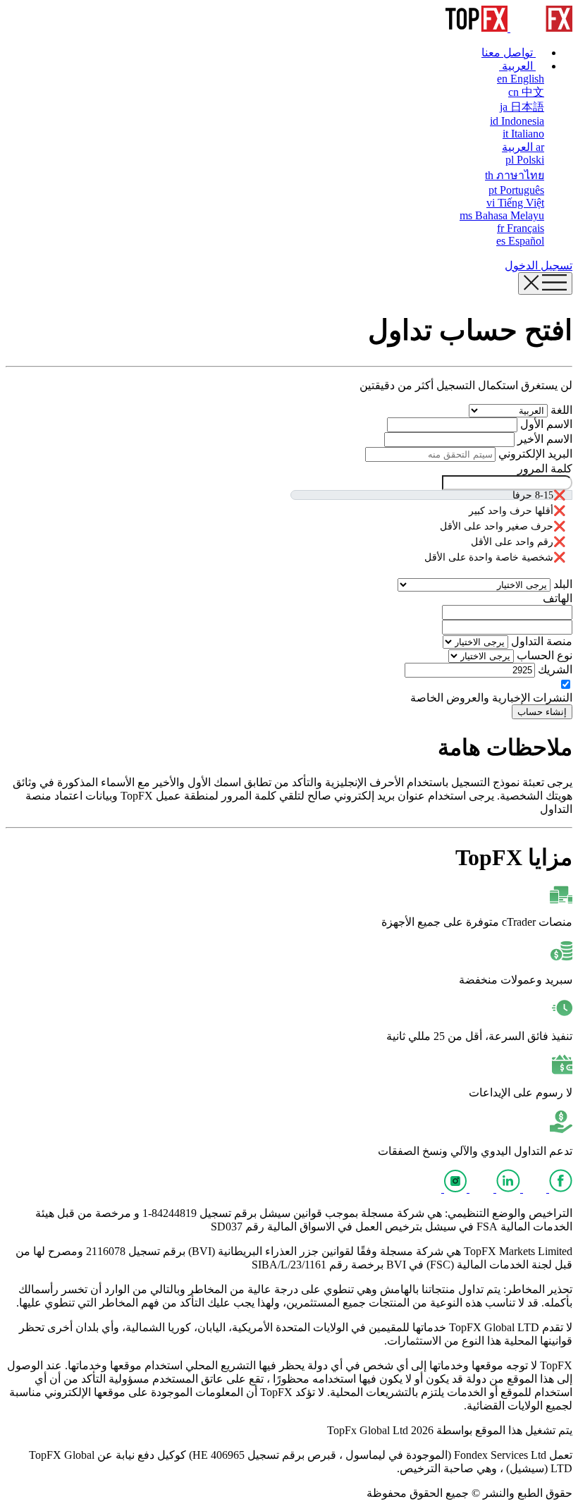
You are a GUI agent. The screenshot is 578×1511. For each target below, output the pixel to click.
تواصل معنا (508, 53)
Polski (524, 160)
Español (520, 241)
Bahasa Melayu (502, 215)
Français (520, 228)
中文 (526, 92)
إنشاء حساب (542, 711)
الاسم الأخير (543, 439)
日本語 (522, 107)
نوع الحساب (543, 655)
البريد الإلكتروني (534, 454)
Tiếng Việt (515, 203)
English (520, 79)
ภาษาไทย (514, 175)
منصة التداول (540, 641)
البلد (561, 584)
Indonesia (517, 121)
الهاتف (557, 598)
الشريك (553, 669)
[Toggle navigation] (545, 283)
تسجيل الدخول (538, 265)
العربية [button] (517, 66)
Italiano (523, 134)
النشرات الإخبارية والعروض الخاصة (491, 698)
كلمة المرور (544, 469)
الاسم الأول (544, 424)
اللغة (560, 410)
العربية (523, 147)
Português (516, 190)
